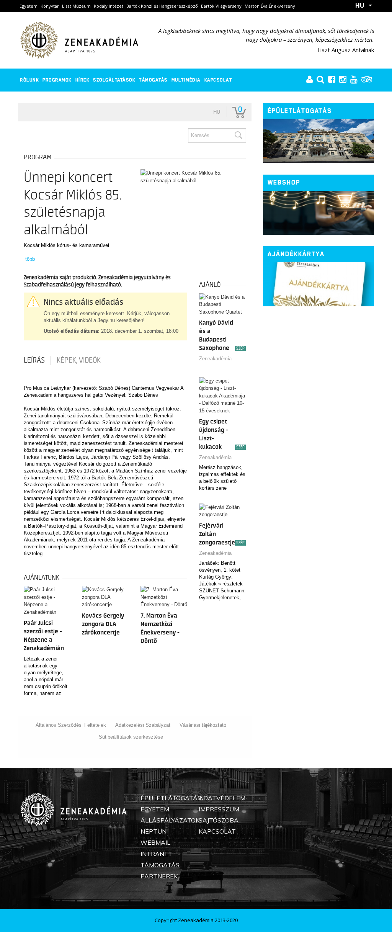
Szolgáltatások (114, 80)
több (30, 259)
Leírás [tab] (34, 360)
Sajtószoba (218, 820)
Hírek (82, 80)
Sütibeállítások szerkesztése (131, 737)
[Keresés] (238, 135)
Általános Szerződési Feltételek (71, 725)
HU (359, 5)
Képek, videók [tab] (79, 360)
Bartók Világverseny (221, 6)
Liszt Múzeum (76, 6)
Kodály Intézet (108, 6)
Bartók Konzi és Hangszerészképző (162, 6)
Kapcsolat (218, 80)
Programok (57, 80)
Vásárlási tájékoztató (203, 725)
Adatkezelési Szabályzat (142, 725)
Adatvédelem (222, 798)
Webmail (155, 842)
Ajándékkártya (296, 254)
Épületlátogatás (300, 110)
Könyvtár (50, 6)
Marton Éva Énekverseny (270, 6)
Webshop (284, 182)
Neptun (153, 831)
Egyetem (29, 6)
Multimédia (186, 80)
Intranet (156, 854)
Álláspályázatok (169, 820)
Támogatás (153, 80)
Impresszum (219, 809)
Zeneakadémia (215, 358)
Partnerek (159, 876)
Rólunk (29, 80)
